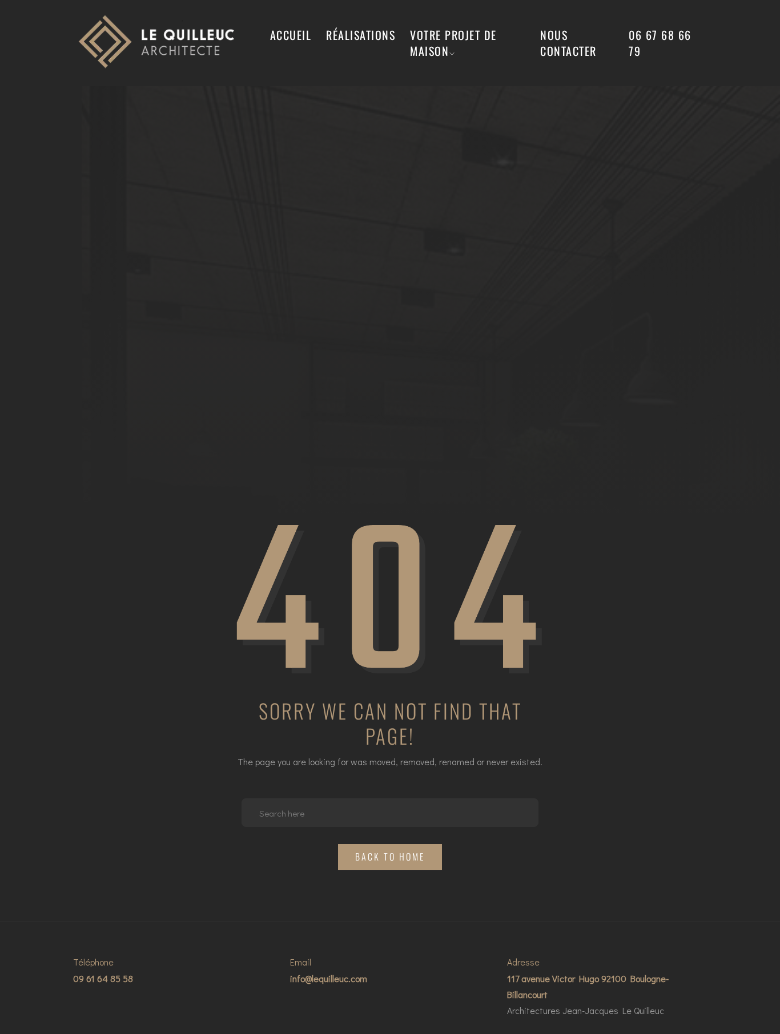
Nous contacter (568, 42)
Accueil (291, 34)
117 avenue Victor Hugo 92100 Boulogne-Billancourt (588, 986)
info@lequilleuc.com (328, 978)
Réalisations (360, 34)
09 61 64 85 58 (103, 978)
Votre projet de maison (453, 42)
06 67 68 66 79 (660, 42)
